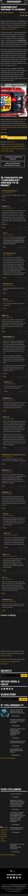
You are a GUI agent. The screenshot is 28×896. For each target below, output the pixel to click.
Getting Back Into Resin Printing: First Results (16, 750)
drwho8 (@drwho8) (8, 191)
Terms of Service (11, 888)
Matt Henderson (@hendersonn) (12, 455)
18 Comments (15, 716)
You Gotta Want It (16, 794)
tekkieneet (6, 284)
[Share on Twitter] (3, 15)
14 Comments (15, 824)
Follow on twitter (4, 689)
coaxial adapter (5, 146)
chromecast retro (19, 144)
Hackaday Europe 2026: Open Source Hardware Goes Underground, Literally (17, 732)
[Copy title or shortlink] (10, 15)
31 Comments (15, 746)
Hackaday (14, 1)
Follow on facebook (2, 689)
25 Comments (15, 755)
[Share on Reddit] (8, 15)
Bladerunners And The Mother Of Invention (17, 742)
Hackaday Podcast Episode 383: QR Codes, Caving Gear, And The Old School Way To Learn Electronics (17, 803)
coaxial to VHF (15, 146)
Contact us (12, 689)
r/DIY (4, 132)
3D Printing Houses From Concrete (13, 158)
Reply (3, 200)
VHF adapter (10, 151)
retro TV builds (18, 119)
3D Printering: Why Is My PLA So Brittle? (17, 828)
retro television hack (14, 148)
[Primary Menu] (25, 1)
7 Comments (15, 738)
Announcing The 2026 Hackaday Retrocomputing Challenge (17, 846)
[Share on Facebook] (1, 15)
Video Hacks (11, 142)
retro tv (24, 148)
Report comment (22, 200)
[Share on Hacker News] (5, 15)
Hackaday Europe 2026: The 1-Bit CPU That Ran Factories (17, 721)
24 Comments (15, 726)
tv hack (3, 151)
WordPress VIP (17, 891)
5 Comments (15, 809)
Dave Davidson (8, 253)
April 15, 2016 (23, 15)
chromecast (9, 144)
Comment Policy (6, 656)
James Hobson (8, 13)
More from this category (8, 758)
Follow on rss (10, 689)
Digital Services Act (20, 888)
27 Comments (15, 832)
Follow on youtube (7, 689)
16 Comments (15, 852)
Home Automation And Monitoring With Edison (13, 164)
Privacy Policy (4, 888)
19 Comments (23, 13)
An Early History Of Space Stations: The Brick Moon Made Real (17, 711)
